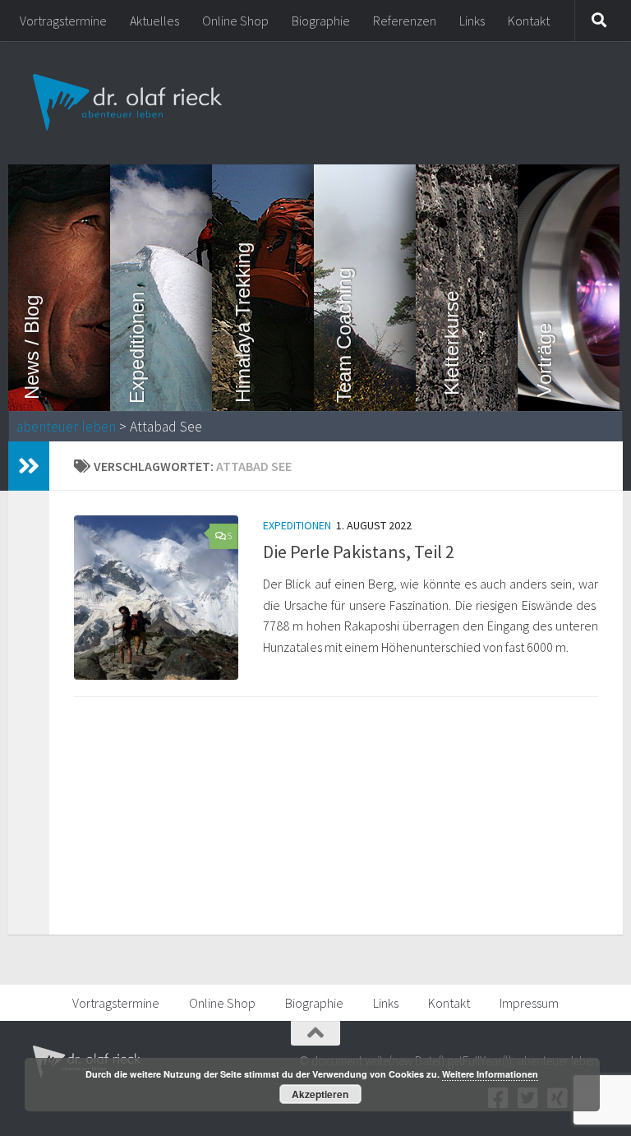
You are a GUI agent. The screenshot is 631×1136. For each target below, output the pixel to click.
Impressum (529, 1003)
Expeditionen (297, 525)
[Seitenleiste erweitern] (28, 466)
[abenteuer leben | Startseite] (129, 103)
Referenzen (404, 20)
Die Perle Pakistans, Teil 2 (358, 551)
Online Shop (235, 20)
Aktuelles (154, 20)
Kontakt (529, 20)
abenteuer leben (66, 427)
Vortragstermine (63, 20)
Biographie (321, 20)
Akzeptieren (320, 1094)
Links (472, 20)
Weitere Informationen (490, 1074)
